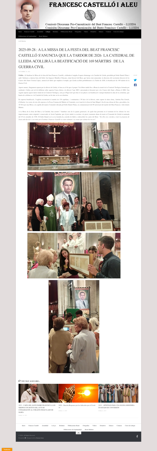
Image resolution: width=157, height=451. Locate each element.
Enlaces (101, 32)
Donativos (93, 32)
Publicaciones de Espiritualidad (27, 36)
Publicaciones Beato (66, 32)
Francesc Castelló (29, 32)
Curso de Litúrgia (118, 32)
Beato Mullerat (43, 36)
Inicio (20, 32)
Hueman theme (40, 438)
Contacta (108, 32)
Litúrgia (48, 32)
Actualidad (40, 32)
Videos (86, 32)
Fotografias (78, 32)
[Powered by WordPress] (25, 438)
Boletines (55, 32)
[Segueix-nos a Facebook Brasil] (137, 436)
